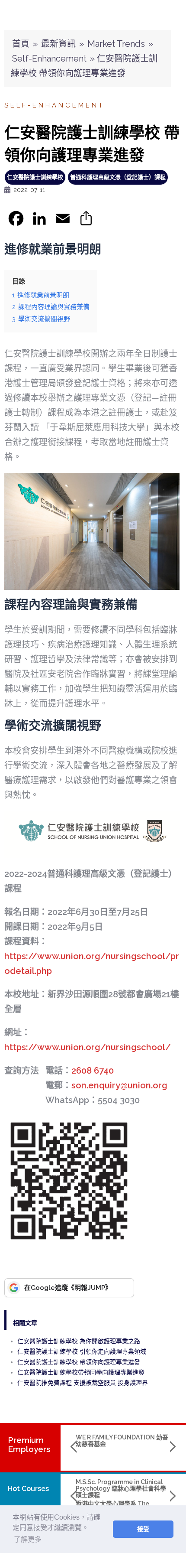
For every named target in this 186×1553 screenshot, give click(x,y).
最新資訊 (58, 44)
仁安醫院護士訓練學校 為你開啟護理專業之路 (78, 1341)
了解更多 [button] (28, 1539)
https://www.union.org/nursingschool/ (87, 1047)
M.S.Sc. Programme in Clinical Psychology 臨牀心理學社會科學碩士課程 (121, 1488)
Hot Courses (28, 1489)
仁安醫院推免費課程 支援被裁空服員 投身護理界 (82, 1382)
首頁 (20, 44)
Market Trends (116, 44)
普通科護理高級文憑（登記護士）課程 (118, 177)
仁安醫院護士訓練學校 (35, 177)
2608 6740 (92, 1070)
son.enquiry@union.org (119, 1085)
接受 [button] (143, 1529)
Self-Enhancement (49, 58)
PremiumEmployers (29, 1444)
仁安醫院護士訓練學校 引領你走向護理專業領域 (81, 1351)
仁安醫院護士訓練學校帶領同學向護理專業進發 (80, 1372)
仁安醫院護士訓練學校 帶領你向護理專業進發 (78, 1361)
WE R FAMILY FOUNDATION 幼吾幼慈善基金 (122, 1440)
